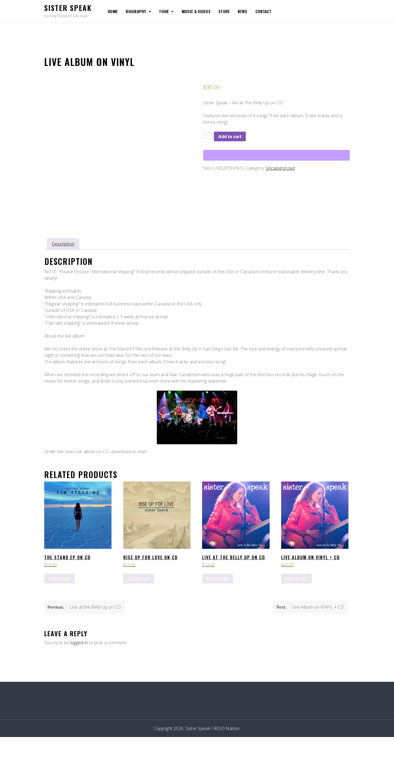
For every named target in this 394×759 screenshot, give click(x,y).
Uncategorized (280, 168)
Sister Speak (68, 7)
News (242, 11)
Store (224, 11)
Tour (164, 11)
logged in (79, 643)
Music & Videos (196, 11)
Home (113, 11)
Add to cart (229, 136)
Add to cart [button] (59, 579)
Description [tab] (63, 244)
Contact (263, 11)
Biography (136, 11)
